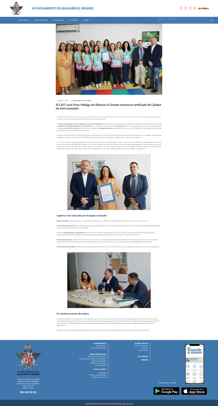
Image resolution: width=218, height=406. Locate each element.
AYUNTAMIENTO (24, 20)
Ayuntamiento (77, 101)
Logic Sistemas (127, 404)
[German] (203, 8)
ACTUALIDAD (73, 20)
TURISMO (86, 20)
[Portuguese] (206, 8)
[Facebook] (181, 8)
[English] (199, 8)
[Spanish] (208, 8)
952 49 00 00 (28, 392)
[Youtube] (194, 8)
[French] (201, 8)
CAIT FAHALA (87, 101)
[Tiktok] (185, 8)
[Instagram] (190, 8)
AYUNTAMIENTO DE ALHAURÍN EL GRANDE (63, 8)
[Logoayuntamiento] (16, 8)
